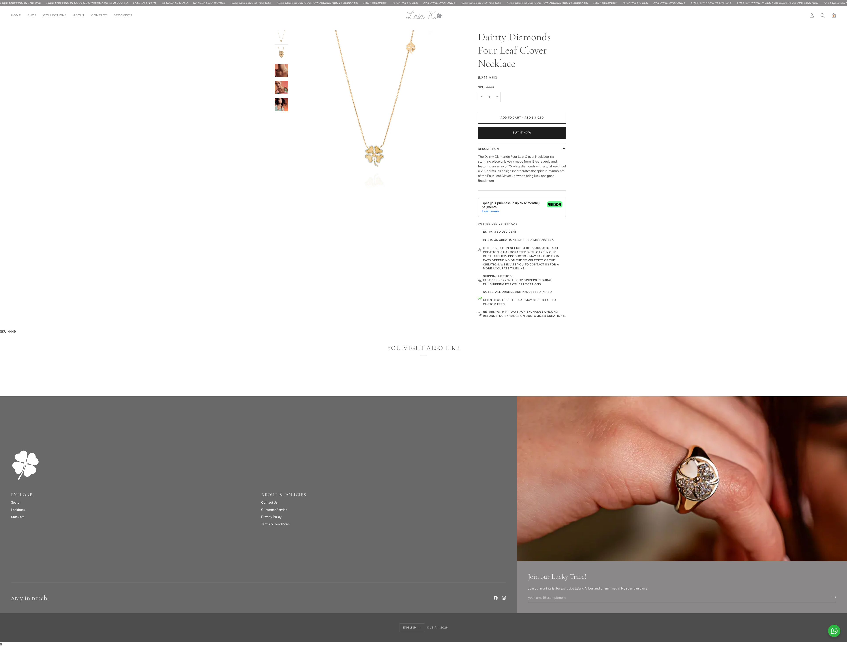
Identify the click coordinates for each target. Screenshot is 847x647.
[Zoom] (375, 115)
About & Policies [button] (283, 494)
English (409, 627)
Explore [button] (22, 494)
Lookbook (18, 510)
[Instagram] (504, 598)
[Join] (832, 597)
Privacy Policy (271, 517)
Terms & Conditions (275, 524)
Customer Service (274, 510)
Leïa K (435, 627)
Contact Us (269, 502)
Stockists (17, 517)
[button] (32, 15)
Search (16, 502)
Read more (486, 181)
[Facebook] (496, 598)
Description (488, 148)
